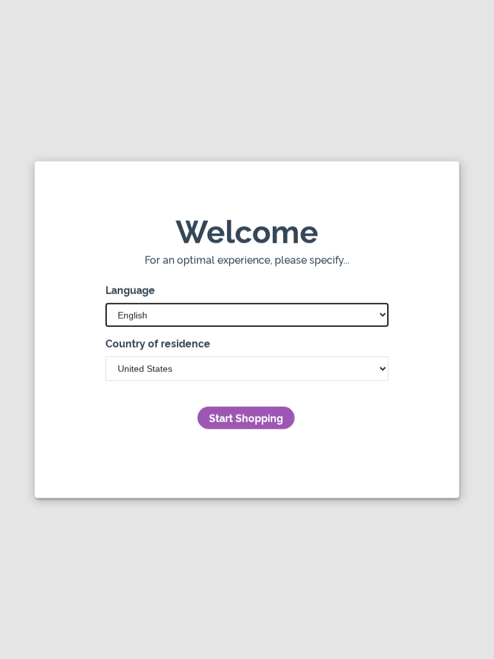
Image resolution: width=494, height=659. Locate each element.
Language (130, 290)
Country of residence (157, 343)
